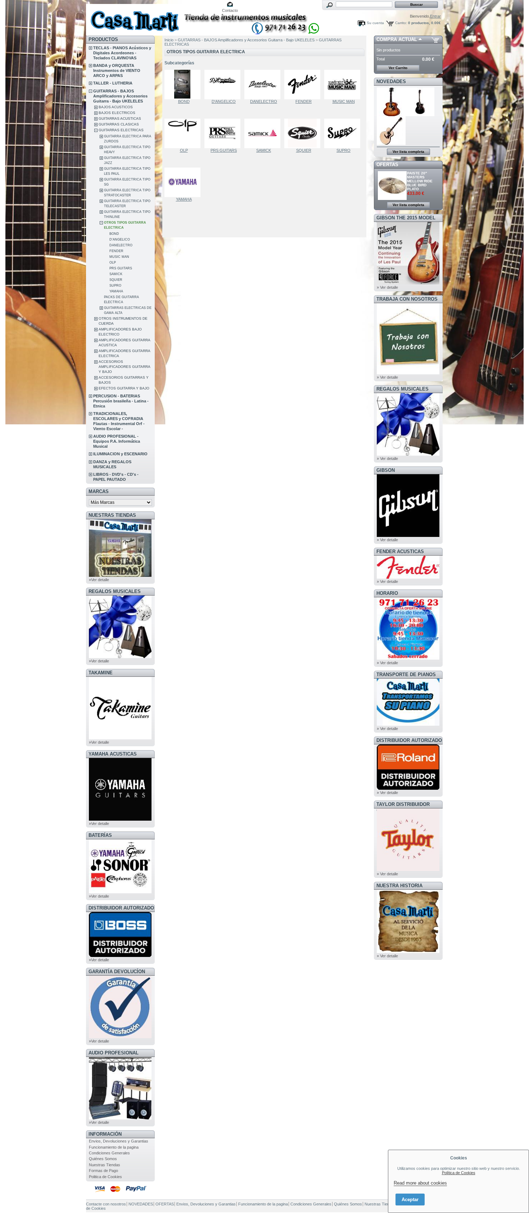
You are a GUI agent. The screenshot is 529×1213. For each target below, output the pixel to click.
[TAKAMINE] (120, 738)
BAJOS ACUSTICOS (116, 107)
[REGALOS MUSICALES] (120, 657)
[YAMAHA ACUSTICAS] (120, 819)
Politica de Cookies (105, 1177)
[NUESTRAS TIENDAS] (120, 575)
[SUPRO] (343, 133)
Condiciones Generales (109, 1153)
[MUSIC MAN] (343, 84)
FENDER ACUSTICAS (400, 551)
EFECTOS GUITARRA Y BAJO (124, 388)
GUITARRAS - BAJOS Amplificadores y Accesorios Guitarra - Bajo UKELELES (120, 96)
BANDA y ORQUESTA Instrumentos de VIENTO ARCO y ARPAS (116, 70)
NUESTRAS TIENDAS (112, 515)
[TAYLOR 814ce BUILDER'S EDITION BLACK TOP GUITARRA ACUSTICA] (420, 115)
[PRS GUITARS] (223, 133)
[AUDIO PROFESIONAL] (120, 1118)
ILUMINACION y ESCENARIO (120, 454)
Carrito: (401, 23)
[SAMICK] (263, 133)
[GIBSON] (408, 535)
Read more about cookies (420, 1183)
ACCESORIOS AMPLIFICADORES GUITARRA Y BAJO (124, 367)
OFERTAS (387, 164)
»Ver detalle (99, 580)
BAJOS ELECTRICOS (117, 113)
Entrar (435, 16)
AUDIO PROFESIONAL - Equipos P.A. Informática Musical (116, 441)
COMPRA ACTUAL (396, 39)
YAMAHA (116, 291)
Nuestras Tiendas (104, 1165)
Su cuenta (375, 23)
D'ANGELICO (119, 239)
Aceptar (410, 1199)
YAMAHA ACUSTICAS (113, 754)
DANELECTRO (120, 245)
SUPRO (115, 285)
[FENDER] (303, 84)
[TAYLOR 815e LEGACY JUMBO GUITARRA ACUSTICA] (391, 143)
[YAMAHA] (183, 182)
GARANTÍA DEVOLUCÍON (117, 971)
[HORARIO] (408, 658)
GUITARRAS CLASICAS (119, 124)
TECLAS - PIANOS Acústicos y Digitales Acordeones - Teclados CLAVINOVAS (122, 53)
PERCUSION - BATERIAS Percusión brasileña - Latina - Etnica (121, 401)
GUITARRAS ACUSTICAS (120, 118)
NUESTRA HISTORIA (399, 885)
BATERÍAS (100, 835)
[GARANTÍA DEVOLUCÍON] (120, 1037)
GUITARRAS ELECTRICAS (121, 130)
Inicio (168, 40)
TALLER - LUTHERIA (112, 83)
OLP (112, 262)
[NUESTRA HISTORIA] (408, 951)
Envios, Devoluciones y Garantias (118, 1141)
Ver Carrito (398, 68)
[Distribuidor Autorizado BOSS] (120, 955)
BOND (114, 234)
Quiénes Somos (103, 1159)
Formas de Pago (103, 1170)
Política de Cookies (458, 1173)
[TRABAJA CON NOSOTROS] (408, 373)
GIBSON (385, 470)
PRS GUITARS (120, 268)
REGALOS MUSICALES (115, 591)
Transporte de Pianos (406, 674)
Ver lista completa (408, 152)
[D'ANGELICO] (223, 84)
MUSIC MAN (119, 257)
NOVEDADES (391, 81)
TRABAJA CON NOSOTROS (407, 299)
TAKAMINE (101, 672)
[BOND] (183, 84)
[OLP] (183, 133)
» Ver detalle (387, 287)
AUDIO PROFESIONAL (114, 1052)
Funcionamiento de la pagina (114, 1147)
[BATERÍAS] (120, 892)
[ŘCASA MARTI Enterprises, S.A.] (133, 18)
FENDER (116, 251)
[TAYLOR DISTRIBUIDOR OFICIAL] (408, 869)
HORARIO (387, 593)
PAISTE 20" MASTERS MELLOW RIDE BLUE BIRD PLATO (420, 181)
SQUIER (115, 280)
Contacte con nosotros (106, 1204)
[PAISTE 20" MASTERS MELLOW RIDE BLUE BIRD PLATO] (392, 198)
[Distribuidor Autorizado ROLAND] (408, 788)
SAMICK (115, 274)
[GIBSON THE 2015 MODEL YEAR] (408, 283)
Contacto (230, 10)
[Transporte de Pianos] (408, 724)
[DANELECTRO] (263, 84)
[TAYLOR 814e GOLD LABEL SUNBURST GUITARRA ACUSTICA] (391, 115)
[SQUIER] (303, 133)
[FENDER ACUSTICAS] (408, 577)
